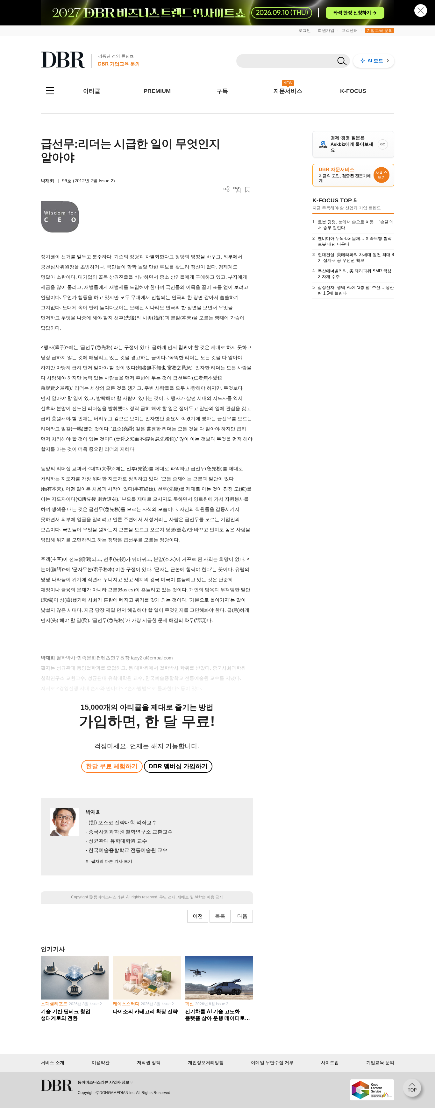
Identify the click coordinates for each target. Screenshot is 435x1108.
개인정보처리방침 (206, 1062)
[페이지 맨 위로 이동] (414, 1090)
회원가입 (326, 30)
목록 (220, 916)
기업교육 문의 (380, 30)
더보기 (226, 189)
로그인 (304, 30)
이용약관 (101, 1062)
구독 (222, 91)
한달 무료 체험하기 (112, 766)
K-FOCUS (353, 91)
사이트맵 (330, 1062)
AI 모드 (375, 60)
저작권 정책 (148, 1062)
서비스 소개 (52, 1062)
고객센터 (349, 30)
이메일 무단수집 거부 (272, 1062)
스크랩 (247, 190)
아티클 (91, 91)
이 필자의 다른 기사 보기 (109, 861)
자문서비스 (288, 91)
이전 (198, 916)
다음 (242, 916)
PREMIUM (157, 91)
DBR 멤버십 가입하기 (178, 766)
